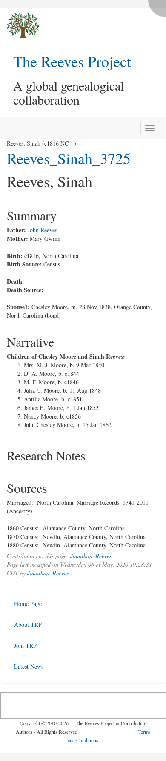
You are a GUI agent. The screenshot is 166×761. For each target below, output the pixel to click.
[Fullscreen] (159, 6)
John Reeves (42, 230)
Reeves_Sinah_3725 (69, 158)
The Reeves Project (72, 61)
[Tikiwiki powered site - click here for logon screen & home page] (20, 25)
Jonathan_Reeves (91, 556)
